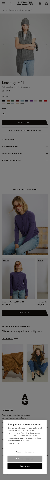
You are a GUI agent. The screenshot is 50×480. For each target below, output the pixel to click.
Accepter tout (25, 466)
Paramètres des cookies (25, 452)
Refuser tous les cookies (25, 459)
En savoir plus (13, 444)
